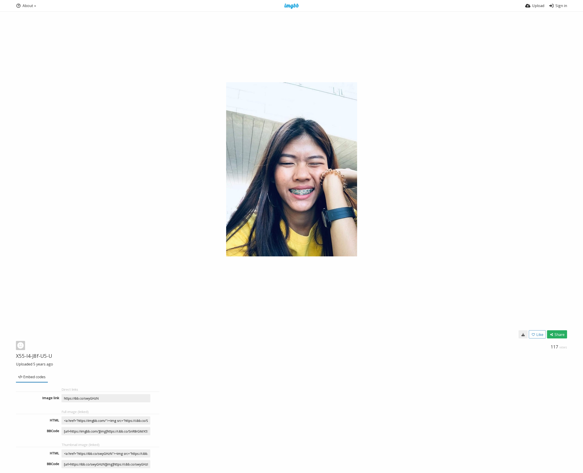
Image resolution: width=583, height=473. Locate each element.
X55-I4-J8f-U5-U (34, 355)
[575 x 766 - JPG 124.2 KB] (523, 334)
